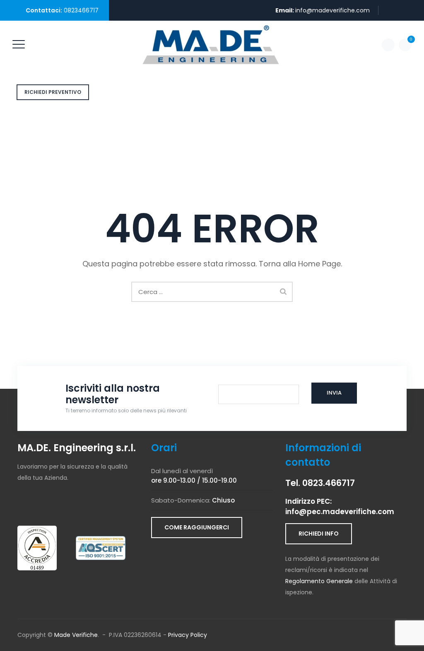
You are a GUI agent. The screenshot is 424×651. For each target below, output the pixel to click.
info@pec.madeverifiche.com (339, 512)
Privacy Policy (187, 635)
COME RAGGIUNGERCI (196, 527)
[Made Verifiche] (210, 44)
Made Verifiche (76, 635)
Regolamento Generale (319, 581)
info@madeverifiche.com (332, 10)
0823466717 (81, 10)
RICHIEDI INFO (319, 533)
